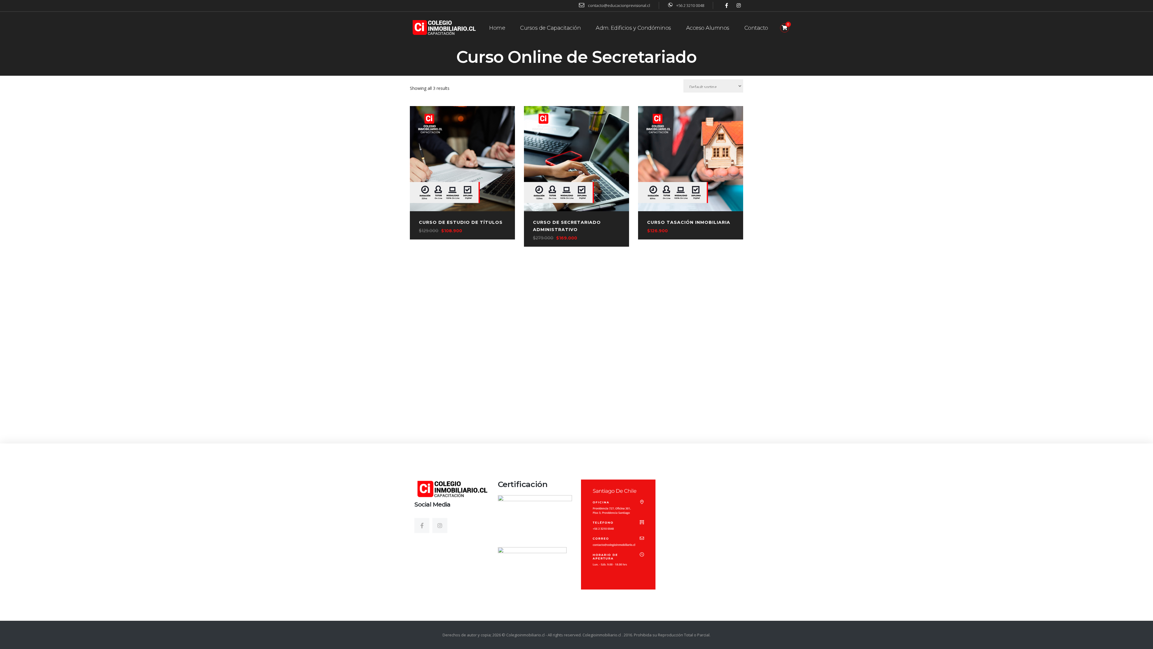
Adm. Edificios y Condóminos (633, 28)
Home (497, 28)
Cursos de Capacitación (550, 28)
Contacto (756, 28)
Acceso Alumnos (707, 28)
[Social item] (421, 525)
